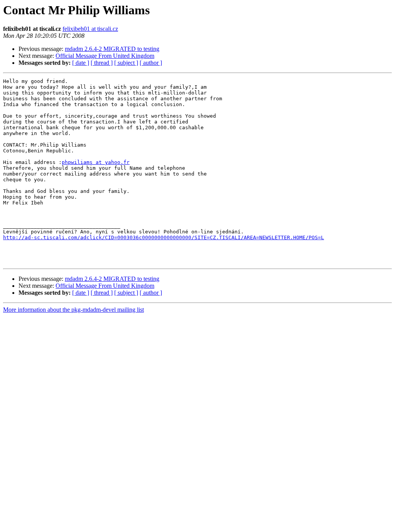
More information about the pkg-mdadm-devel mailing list (73, 309)
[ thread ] (102, 62)
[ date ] (80, 62)
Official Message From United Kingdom (105, 55)
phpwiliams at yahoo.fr (96, 162)
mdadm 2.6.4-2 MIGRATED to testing (112, 49)
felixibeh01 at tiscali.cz (90, 28)
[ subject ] (126, 62)
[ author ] (151, 62)
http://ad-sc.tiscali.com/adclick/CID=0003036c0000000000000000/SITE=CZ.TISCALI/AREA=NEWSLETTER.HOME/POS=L (163, 237)
